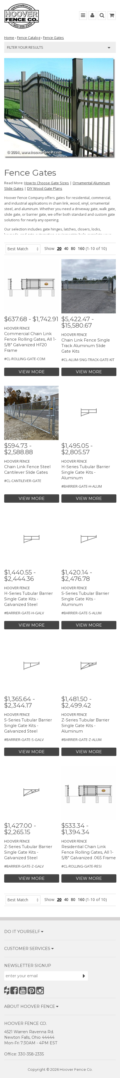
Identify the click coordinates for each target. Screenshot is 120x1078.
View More (32, 371)
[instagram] (40, 990)
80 (73, 248)
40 (66, 248)
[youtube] (23, 990)
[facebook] (14, 990)
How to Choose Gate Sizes (46, 182)
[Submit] (84, 976)
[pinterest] (31, 990)
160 (81, 248)
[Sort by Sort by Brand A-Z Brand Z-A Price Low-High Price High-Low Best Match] (23, 248)
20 (59, 248)
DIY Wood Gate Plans (44, 188)
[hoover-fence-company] (6, 990)
